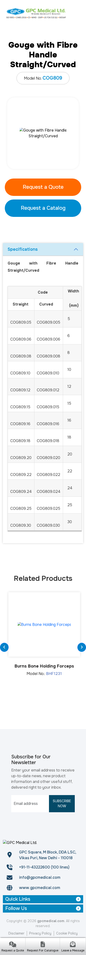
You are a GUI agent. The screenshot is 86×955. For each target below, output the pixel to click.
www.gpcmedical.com (39, 887)
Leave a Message (72, 950)
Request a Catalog (43, 208)
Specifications (23, 249)
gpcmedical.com (50, 921)
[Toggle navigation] (77, 13)
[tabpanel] (43, 133)
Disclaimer (16, 933)
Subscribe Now (62, 803)
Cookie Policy (67, 933)
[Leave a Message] (73, 944)
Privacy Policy (40, 933)
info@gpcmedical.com (39, 877)
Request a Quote (43, 187)
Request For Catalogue (42, 950)
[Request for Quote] (12, 944)
